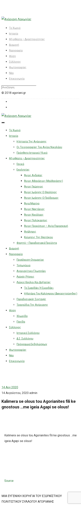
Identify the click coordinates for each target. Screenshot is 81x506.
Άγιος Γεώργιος (33, 186)
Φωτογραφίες (17, 67)
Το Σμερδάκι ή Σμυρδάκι (38, 287)
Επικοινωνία (16, 78)
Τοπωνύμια (23, 265)
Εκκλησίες (23, 169)
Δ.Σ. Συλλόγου (25, 338)
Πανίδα (21, 321)
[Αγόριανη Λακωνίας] (16, 19)
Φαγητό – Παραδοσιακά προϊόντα (37, 242)
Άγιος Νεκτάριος (34, 209)
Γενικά (20, 164)
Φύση (12, 56)
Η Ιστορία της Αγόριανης (32, 141)
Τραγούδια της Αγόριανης (32, 304)
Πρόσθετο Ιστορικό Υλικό (32, 152)
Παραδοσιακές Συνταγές (31, 299)
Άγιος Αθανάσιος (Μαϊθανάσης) (43, 180)
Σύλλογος (15, 61)
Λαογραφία (16, 50)
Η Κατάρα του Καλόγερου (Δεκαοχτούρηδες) (50, 293)
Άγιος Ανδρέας (33, 175)
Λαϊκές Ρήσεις (25, 276)
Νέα (11, 73)
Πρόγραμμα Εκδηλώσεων (32, 344)
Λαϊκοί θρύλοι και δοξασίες (34, 282)
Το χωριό (15, 27)
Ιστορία (13, 33)
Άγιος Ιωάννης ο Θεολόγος (40, 192)
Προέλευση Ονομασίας (30, 259)
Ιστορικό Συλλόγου (28, 332)
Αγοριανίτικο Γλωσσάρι (31, 271)
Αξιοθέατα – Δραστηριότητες (27, 39)
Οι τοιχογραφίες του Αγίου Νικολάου (39, 147)
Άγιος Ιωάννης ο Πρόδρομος (41, 197)
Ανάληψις (30, 231)
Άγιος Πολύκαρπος (35, 220)
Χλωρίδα (22, 316)
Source (9, 481)
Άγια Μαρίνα (31, 203)
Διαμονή (14, 44)
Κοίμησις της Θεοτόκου (38, 237)
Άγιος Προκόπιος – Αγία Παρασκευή (46, 225)
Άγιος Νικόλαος (34, 214)
